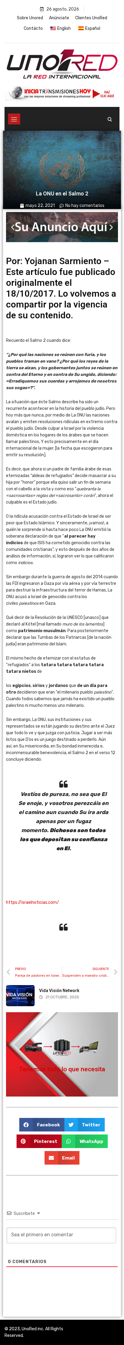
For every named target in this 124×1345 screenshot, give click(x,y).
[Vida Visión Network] (20, 995)
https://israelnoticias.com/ (32, 902)
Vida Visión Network (59, 990)
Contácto (33, 28)
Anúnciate (59, 17)
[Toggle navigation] (14, 119)
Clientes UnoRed (91, 17)
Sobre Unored (30, 17)
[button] (13, 227)
